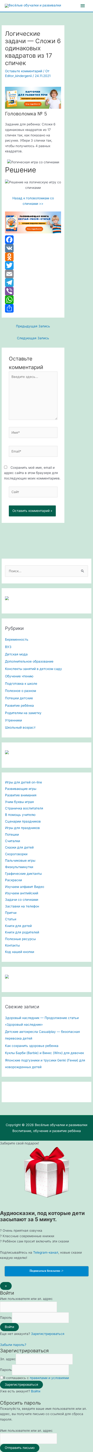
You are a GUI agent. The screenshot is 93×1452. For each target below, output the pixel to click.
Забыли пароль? (13, 1345)
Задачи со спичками (21, 899)
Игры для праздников (22, 828)
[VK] (33, 248)
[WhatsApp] (33, 299)
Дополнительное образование (29, 661)
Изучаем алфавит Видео (24, 887)
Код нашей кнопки (19, 952)
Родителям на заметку (23, 713)
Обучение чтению (19, 676)
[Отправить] (33, 308)
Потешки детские (19, 698)
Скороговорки (16, 854)
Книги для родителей (22, 932)
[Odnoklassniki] (33, 256)
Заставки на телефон (22, 906)
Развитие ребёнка (19, 705)
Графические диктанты (23, 873)
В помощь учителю (20, 815)
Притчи (10, 913)
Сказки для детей (19, 847)
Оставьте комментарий (23, 71)
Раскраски (13, 880)
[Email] (33, 274)
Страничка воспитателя (24, 808)
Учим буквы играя (19, 802)
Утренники (13, 720)
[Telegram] (33, 282)
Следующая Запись (33, 338)
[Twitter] (33, 265)
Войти (35, 1391)
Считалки (12, 841)
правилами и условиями (49, 1378)
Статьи (10, 919)
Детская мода (16, 654)
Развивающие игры (20, 789)
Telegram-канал (45, 1252)
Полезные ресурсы (20, 939)
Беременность (16, 639)
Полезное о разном (20, 691)
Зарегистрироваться (47, 1334)
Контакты (12, 945)
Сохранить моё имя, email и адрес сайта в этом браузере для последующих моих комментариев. (32, 473)
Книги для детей (18, 926)
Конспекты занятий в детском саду (33, 669)
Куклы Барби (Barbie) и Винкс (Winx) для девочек (44, 1053)
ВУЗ (8, 647)
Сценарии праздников (23, 821)
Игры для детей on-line (23, 782)
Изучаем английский (21, 893)
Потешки (12, 834)
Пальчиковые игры (20, 860)
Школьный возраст (20, 727)
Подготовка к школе (21, 683)
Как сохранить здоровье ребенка (31, 1046)
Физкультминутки (19, 867)
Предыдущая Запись (33, 326)
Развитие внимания (20, 795)
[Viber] (33, 291)
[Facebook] (33, 239)
